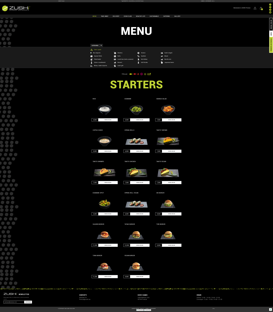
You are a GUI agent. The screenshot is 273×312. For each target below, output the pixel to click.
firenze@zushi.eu (85, 299)
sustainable (154, 16)
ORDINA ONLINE (271, 24)
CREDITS (142, 308)
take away (104, 16)
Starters (119, 53)
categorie (95, 45)
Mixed (166, 56)
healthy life (140, 16)
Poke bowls (97, 59)
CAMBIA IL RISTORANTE (206, 1)
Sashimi (143, 56)
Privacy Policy (140, 310)
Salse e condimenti (100, 62)
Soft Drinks (144, 62)
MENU (95, 16)
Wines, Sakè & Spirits (100, 65)
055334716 (125, 1)
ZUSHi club (128, 16)
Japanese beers (169, 62)
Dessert (119, 62)
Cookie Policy (148, 310)
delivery (116, 16)
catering (166, 16)
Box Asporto (96, 53)
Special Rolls (98, 56)
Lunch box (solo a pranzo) (125, 59)
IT (213, 1)
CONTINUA (28, 302)
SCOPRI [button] (105, 108)
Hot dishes (144, 59)
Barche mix (167, 59)
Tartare (143, 53)
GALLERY (177, 16)
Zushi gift (120, 65)
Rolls (119, 56)
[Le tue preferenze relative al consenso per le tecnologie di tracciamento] (270, 309)
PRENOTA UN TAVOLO (271, 44)
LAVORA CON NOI (135, 308)
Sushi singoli (168, 53)
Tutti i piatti (97, 49)
